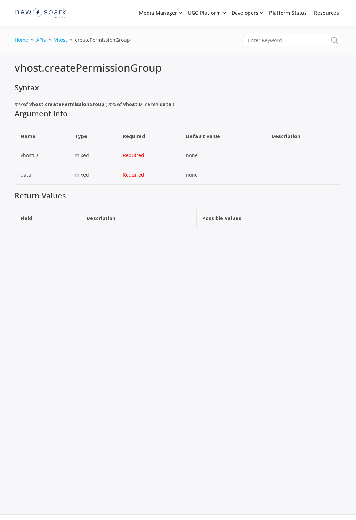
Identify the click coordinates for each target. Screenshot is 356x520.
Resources (326, 12)
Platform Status (288, 12)
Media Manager (158, 12)
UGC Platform (204, 12)
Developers (245, 12)
